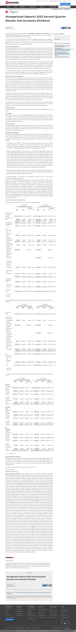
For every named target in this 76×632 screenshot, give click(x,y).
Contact (64, 0)
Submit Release (65, 3)
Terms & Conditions (9, 627)
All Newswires (19, 609)
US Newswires (19, 613)
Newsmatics (59, 627)
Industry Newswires (20, 615)
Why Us (6, 611)
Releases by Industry (32, 613)
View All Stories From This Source (61, 56)
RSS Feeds (41, 613)
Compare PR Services (9, 617)
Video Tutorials (53, 613)
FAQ (51, 609)
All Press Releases (31, 609)
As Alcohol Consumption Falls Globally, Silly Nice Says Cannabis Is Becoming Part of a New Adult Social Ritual (62, 54)
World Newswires (20, 611)
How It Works (8, 609)
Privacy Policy (28, 627)
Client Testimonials (53, 615)
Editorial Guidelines (54, 611)
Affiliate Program (42, 611)
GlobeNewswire (8, 27)
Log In (69, 0)
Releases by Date (31, 619)
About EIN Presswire (65, 609)
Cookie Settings (36, 627)
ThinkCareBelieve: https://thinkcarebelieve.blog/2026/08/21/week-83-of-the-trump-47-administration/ (64, 49)
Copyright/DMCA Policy (19, 627)
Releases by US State (32, 617)
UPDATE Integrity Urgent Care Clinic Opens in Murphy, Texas (62, 46)
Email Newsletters (42, 615)
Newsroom (63, 613)
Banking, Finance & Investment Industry (24, 592)
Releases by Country (32, 615)
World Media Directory (43, 609)
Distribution (7, 615)
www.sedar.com (43, 105)
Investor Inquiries (64, 615)
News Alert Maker (42, 617)
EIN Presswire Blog (64, 611)
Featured (29, 611)
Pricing (55, 0)
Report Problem (53, 617)
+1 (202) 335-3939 (44, 0)
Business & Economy (37, 592)
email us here (57, 39)
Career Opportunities (65, 617)
